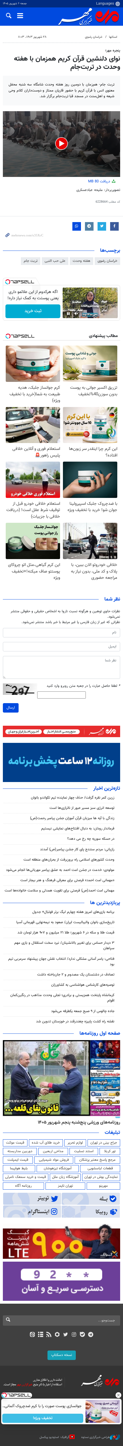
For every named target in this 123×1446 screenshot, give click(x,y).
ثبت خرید (33, 311)
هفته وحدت (81, 261)
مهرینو (103, 1186)
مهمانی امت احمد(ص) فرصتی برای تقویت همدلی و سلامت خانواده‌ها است (59, 890)
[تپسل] (8, 282)
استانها (113, 37)
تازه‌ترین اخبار (106, 788)
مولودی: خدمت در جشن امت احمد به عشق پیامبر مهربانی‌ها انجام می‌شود (60, 870)
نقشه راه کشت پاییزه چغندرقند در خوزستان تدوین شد (75, 1021)
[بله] (82, 1335)
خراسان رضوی (93, 37)
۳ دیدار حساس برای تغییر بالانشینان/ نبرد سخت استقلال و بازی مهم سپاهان (64, 945)
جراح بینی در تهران (103, 1143)
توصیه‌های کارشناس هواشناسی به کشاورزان (82, 985)
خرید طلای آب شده (46, 1143)
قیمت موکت (15, 1143)
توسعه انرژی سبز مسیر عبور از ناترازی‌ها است (81, 808)
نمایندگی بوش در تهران (101, 1177)
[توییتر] (65, 1335)
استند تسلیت (84, 1151)
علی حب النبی (55, 261)
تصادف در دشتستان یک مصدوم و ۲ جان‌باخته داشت (75, 975)
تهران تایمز (65, 1186)
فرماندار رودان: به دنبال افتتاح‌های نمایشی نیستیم (77, 828)
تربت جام (30, 261)
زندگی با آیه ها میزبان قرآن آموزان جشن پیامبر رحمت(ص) (72, 818)
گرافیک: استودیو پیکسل (54, 1437)
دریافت (99, 181)
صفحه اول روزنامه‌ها (100, 1033)
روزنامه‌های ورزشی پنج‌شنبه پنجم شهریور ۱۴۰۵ (79, 1122)
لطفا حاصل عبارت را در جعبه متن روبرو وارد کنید (83, 686)
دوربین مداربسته (19, 1151)
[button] (61, 143)
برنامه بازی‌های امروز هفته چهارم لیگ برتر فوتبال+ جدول (73, 912)
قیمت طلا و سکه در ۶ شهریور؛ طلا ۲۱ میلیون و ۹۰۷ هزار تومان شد (65, 933)
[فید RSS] (49, 1335)
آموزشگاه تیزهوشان (58, 1168)
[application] (61, 144)
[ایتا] (32, 1335)
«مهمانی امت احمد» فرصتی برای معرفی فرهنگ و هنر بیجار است (67, 880)
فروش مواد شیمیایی (54, 1160)
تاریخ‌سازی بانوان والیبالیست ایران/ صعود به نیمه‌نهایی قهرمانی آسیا (65, 922)
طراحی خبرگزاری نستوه (95, 1437)
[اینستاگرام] (74, 1335)
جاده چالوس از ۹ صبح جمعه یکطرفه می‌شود (82, 1011)
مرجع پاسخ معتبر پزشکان (97, 1160)
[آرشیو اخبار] (40, 1335)
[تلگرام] (90, 1335)
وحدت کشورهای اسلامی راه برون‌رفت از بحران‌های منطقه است (68, 860)
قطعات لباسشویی (100, 1168)
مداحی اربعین (53, 1151)
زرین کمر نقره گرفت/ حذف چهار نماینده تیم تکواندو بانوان (72, 798)
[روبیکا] (57, 1335)
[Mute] (76, 313)
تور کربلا (110, 1151)
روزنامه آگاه (23, 1186)
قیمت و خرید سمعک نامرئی (25, 1177)
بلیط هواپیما (19, 1168)
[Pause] (68, 313)
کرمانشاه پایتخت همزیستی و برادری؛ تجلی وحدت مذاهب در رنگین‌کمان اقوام (62, 998)
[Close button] (119, 1395)
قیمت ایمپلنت (17, 1160)
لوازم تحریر (75, 1143)
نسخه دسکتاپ (61, 1355)
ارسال (11, 708)
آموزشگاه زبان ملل (65, 1177)
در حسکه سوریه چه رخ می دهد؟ (90, 839)
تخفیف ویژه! (43, 1418)
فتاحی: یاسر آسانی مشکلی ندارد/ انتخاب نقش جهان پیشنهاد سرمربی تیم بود (61, 961)
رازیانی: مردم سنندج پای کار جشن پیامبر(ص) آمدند (77, 849)
